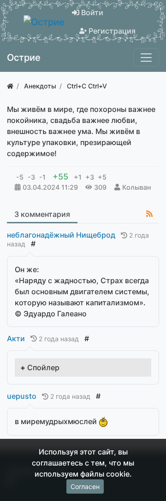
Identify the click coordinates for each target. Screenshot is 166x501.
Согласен (85, 486)
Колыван (136, 187)
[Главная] (10, 86)
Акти (16, 338)
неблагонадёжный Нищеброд (61, 234)
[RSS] (149, 213)
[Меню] (146, 57)
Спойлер (43, 367)
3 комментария (42, 214)
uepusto (21, 396)
